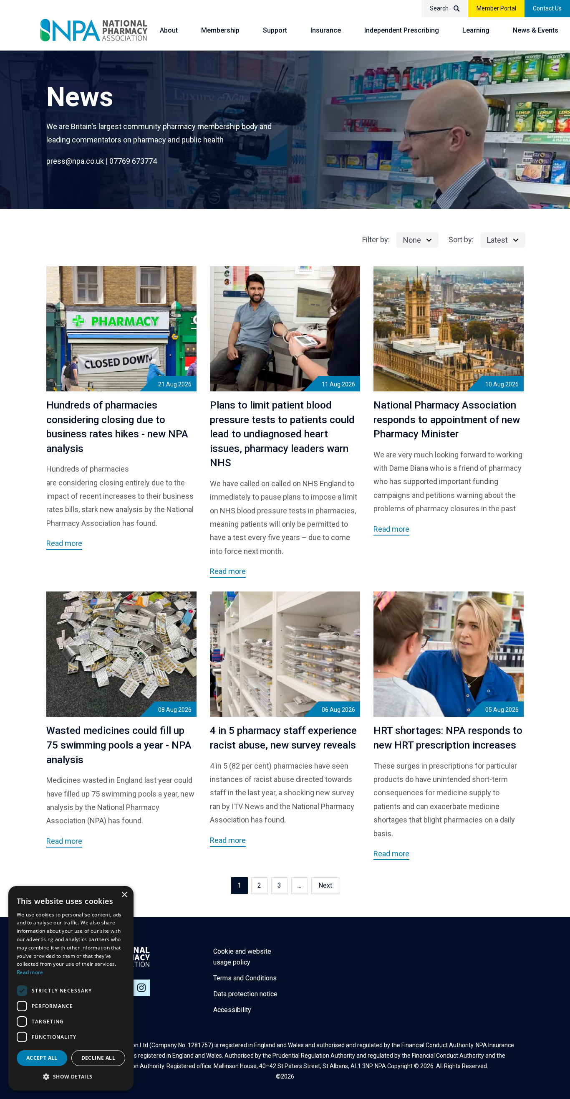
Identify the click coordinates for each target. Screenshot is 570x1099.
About (169, 30)
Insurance (325, 30)
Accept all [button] (42, 1057)
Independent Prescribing (401, 30)
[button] (71, 1076)
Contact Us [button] (547, 8)
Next (325, 885)
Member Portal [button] (496, 8)
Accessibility (232, 1010)
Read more (30, 972)
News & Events (535, 30)
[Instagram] (141, 988)
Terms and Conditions (245, 978)
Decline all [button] (98, 1057)
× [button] (124, 895)
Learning (475, 30)
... (299, 885)
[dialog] (71, 988)
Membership (220, 30)
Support (275, 30)
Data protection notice (245, 994)
